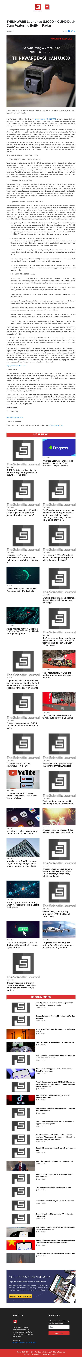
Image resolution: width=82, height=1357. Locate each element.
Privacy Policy (36, 1354)
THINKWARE (51, 119)
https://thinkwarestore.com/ (16, 366)
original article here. (56, 425)
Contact (54, 1354)
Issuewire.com (39, 119)
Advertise (46, 1354)
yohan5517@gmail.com (14, 417)
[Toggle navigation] (47, 6)
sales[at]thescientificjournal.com (24, 1343)
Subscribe (59, 1333)
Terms (26, 1354)
